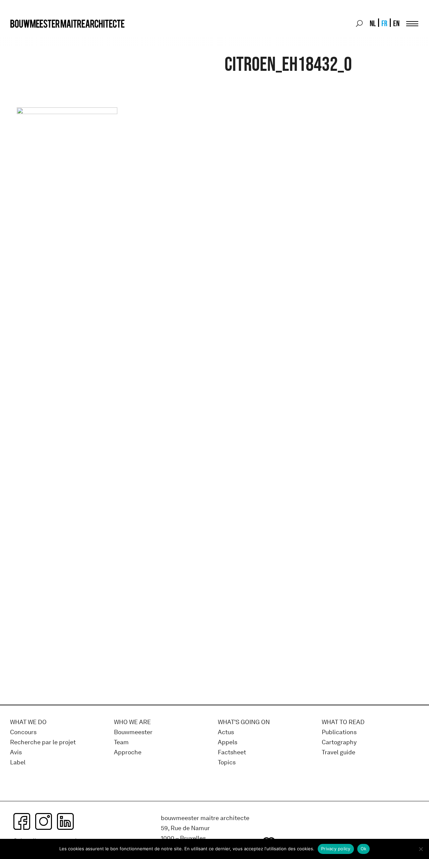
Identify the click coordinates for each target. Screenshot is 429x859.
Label (17, 762)
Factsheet (232, 752)
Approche (127, 752)
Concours (23, 732)
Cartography (339, 742)
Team (121, 742)
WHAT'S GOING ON (244, 722)
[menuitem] (372, 23)
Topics (227, 762)
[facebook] (21, 821)
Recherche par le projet (43, 742)
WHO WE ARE (132, 722)
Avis (16, 752)
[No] (420, 849)
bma (26, 36)
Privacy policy (336, 848)
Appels (227, 742)
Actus (226, 732)
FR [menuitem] (384, 23)
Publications (339, 732)
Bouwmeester (133, 732)
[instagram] (43, 821)
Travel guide (338, 752)
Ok (364, 848)
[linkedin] (65, 821)
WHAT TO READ (343, 722)
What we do (28, 722)
